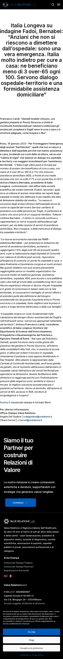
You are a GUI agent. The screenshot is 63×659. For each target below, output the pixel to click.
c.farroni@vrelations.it (30, 420)
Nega (31, 640)
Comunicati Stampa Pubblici (18, 563)
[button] (58, 4)
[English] (6, 577)
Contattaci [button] (18, 502)
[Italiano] (11, 577)
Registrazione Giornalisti (16, 570)
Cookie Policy (25, 655)
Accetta (31, 632)
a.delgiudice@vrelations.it (37, 416)
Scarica (4, 402)
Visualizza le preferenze (31, 648)
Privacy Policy (37, 655)
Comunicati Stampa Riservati (18, 566)
